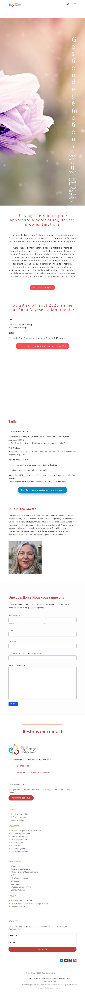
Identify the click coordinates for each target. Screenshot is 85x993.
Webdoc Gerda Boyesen (20, 887)
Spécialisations (16, 843)
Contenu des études (18, 837)
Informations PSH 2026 (49, 981)
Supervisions (15, 845)
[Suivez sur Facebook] (70, 960)
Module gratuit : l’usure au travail (24, 872)
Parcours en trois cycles (19, 833)
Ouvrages (14, 881)
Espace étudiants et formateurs (50, 988)
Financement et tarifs (19, 840)
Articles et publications (19, 869)
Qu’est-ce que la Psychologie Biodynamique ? (29, 903)
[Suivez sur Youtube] (66, 960)
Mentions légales (34, 978)
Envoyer (13, 704)
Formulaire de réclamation (61, 978)
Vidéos (12, 875)
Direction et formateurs (20, 906)
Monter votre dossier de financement (42, 490)
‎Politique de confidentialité (53, 984)
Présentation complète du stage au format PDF (42, 346)
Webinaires (14, 866)
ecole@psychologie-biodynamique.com (33, 772)
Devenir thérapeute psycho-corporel (25, 830)
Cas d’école (14, 884)
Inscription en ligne (42, 288)
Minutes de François (18, 878)
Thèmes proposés (17, 817)
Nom (44, 623)
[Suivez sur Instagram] (74, 960)
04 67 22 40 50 (23, 766)
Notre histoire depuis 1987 (21, 900)
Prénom (11, 623)
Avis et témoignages (18, 852)
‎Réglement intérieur (70, 984)
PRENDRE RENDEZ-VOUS (21, 798)
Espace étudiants (17, 890)
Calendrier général (17, 848)
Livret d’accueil (46, 978)
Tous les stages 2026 (18, 814)
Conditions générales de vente (32, 984)
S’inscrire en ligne (17, 820)
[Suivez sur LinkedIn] (61, 960)
